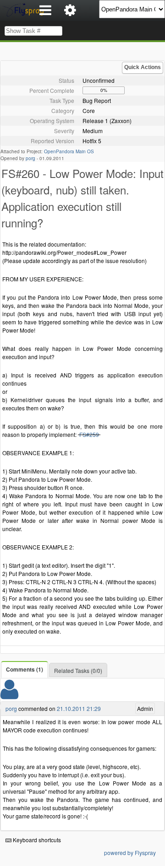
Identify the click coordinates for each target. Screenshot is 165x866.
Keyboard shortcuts (36, 840)
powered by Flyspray (130, 852)
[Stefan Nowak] (9, 695)
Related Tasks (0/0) (78, 670)
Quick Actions (142, 67)
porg (30, 158)
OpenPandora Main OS (69, 151)
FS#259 (89, 434)
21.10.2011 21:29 (79, 708)
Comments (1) (24, 669)
